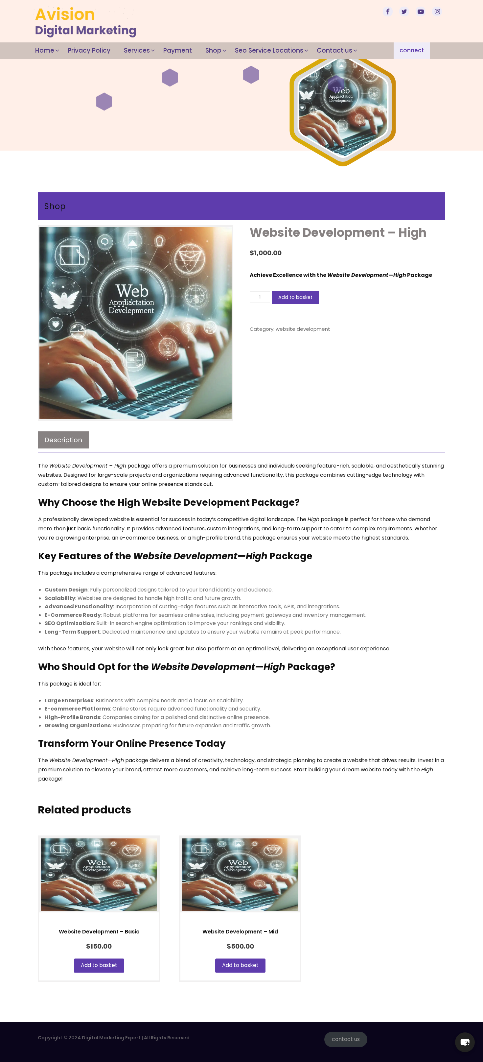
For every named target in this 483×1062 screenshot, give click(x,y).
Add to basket (295, 297)
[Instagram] (438, 12)
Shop (213, 50)
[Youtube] (421, 12)
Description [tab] (63, 440)
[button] (465, 1042)
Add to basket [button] (99, 965)
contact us (346, 1039)
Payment (177, 50)
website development (303, 329)
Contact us (334, 50)
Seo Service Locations (269, 50)
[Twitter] (405, 12)
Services (137, 50)
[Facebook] (389, 12)
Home (44, 50)
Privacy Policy (89, 50)
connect (412, 50)
